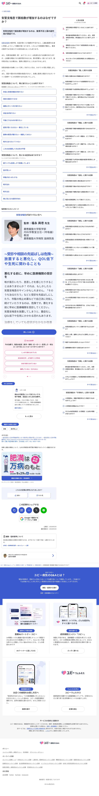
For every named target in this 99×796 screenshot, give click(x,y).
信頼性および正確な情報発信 (36, 728)
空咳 (4, 429)
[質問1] (27, 376)
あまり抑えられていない (29, 363)
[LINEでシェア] (44, 510)
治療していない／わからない (29, 369)
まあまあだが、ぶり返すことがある (29, 358)
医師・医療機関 (51, 726)
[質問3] (30, 376)
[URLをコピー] (14, 510)
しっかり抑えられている (29, 352)
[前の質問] (5, 376)
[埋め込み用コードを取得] (29, 510)
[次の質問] (53, 376)
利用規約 (4, 87)
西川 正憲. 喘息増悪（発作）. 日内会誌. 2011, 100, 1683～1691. (21, 441)
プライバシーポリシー (13, 87)
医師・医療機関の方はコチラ (49, 593)
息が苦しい (14, 429)
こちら (47, 731)
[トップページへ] (49, 745)
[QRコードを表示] (22, 510)
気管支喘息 (5, 43)
